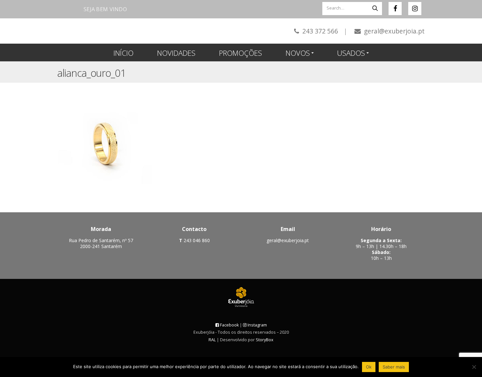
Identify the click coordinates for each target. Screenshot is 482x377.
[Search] (375, 7)
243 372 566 (324, 31)
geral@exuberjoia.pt (393, 31)
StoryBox (264, 340)
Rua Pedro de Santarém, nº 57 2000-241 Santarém (101, 243)
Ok (369, 366)
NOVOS (298, 53)
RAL (212, 340)
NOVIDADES (176, 53)
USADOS (351, 53)
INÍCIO (123, 53)
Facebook (229, 325)
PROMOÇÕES (240, 53)
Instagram (257, 325)
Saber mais (394, 366)
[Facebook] (395, 8)
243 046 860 (196, 240)
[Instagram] (414, 8)
